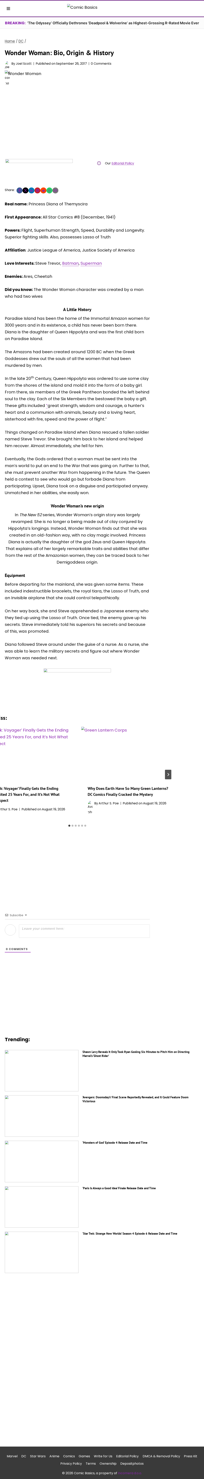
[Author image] (7, 63)
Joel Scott (24, 63)
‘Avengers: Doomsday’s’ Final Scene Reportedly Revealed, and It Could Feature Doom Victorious (135, 1099)
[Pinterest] (37, 190)
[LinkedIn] (31, 190)
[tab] (69, 826)
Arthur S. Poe (109, 803)
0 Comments (101, 63)
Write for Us (103, 1456)
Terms (91, 1463)
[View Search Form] (195, 8)
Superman (91, 263)
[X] (25, 190)
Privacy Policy (71, 1463)
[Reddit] (43, 190)
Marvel (12, 1456)
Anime (54, 1456)
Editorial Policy (123, 163)
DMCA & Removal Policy (161, 1456)
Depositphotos (132, 1463)
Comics (69, 1456)
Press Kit (190, 1456)
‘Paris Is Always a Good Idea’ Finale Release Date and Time (119, 1188)
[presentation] (128, 753)
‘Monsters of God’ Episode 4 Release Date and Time (114, 1142)
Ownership (108, 1463)
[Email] (55, 190)
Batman (70, 263)
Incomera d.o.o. (130, 1473)
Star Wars (38, 1456)
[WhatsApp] (49, 190)
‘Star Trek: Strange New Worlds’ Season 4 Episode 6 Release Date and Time (129, 1233)
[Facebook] (20, 190)
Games (84, 1456)
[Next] (168, 774)
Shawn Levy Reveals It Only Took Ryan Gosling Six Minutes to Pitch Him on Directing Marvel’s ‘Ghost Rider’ (135, 1054)
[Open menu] (8, 8)
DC (23, 1456)
